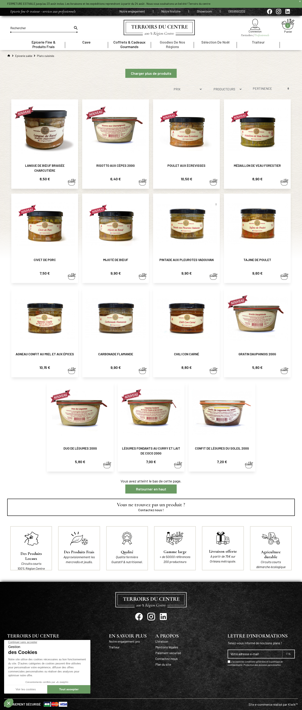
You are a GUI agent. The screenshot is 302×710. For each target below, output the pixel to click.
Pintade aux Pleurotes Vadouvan (186, 260)
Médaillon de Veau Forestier (257, 165)
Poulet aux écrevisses (186, 165)
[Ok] (75, 28)
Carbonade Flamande (115, 354)
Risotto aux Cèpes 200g (115, 165)
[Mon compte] (255, 24)
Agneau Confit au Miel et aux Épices (45, 354)
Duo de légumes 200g (80, 448)
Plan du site (163, 664)
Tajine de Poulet (257, 260)
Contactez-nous (166, 659)
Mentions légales (166, 647)
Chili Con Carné (186, 354)
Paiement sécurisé (168, 653)
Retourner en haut (151, 489)
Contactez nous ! (151, 510)
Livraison (161, 641)
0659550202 (236, 11)
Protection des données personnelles (262, 664)
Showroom (205, 11)
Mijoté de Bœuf (115, 260)
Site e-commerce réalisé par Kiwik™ (273, 704)
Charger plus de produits (151, 73)
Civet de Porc (45, 260)
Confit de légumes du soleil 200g (222, 448)
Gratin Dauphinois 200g (257, 354)
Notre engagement (132, 11)
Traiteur (114, 647)
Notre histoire (171, 11)
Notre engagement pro (124, 641)
